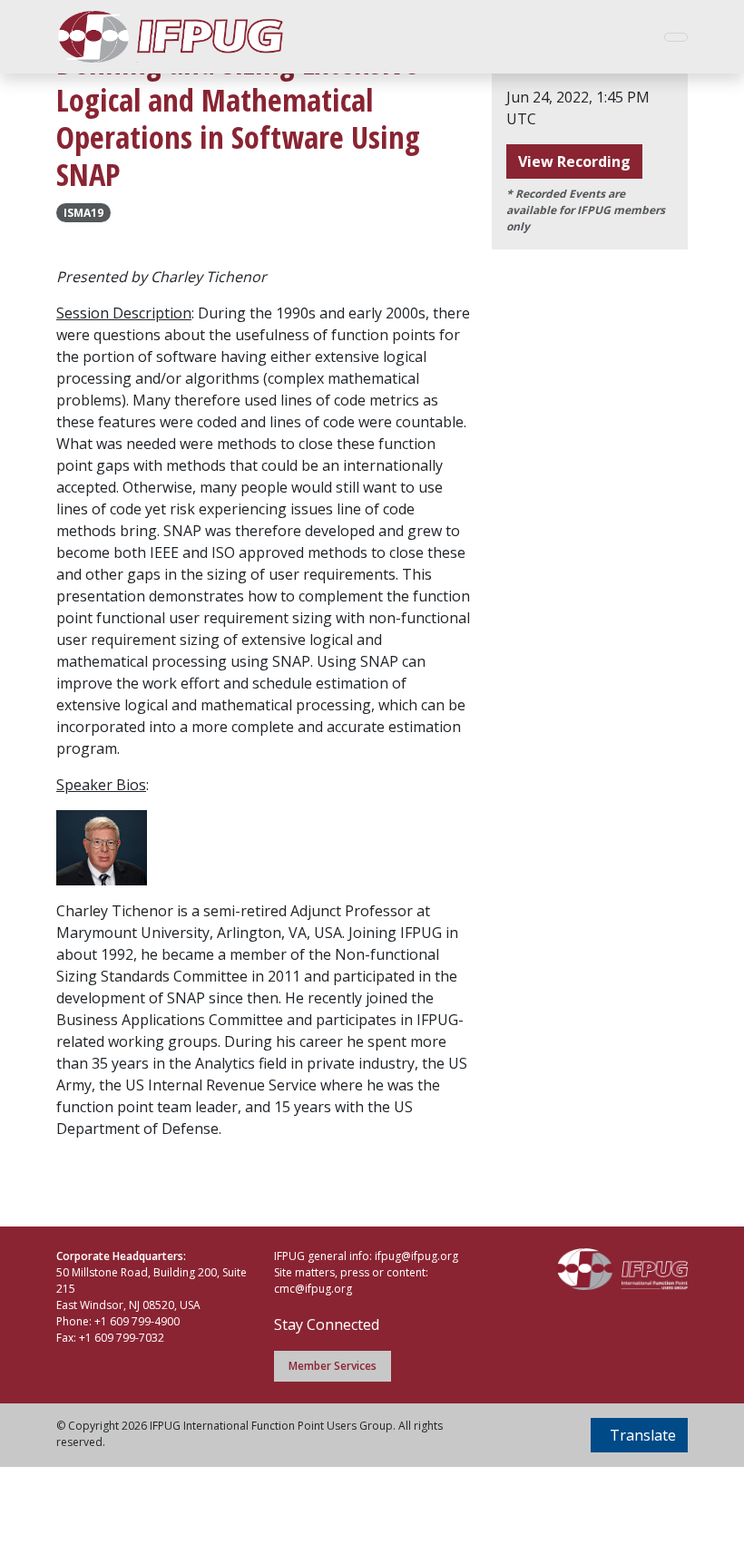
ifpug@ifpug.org (416, 1256)
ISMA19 (83, 212)
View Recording (574, 161)
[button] (639, 1435)
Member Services (333, 1365)
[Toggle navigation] (676, 37)
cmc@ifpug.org (313, 1288)
